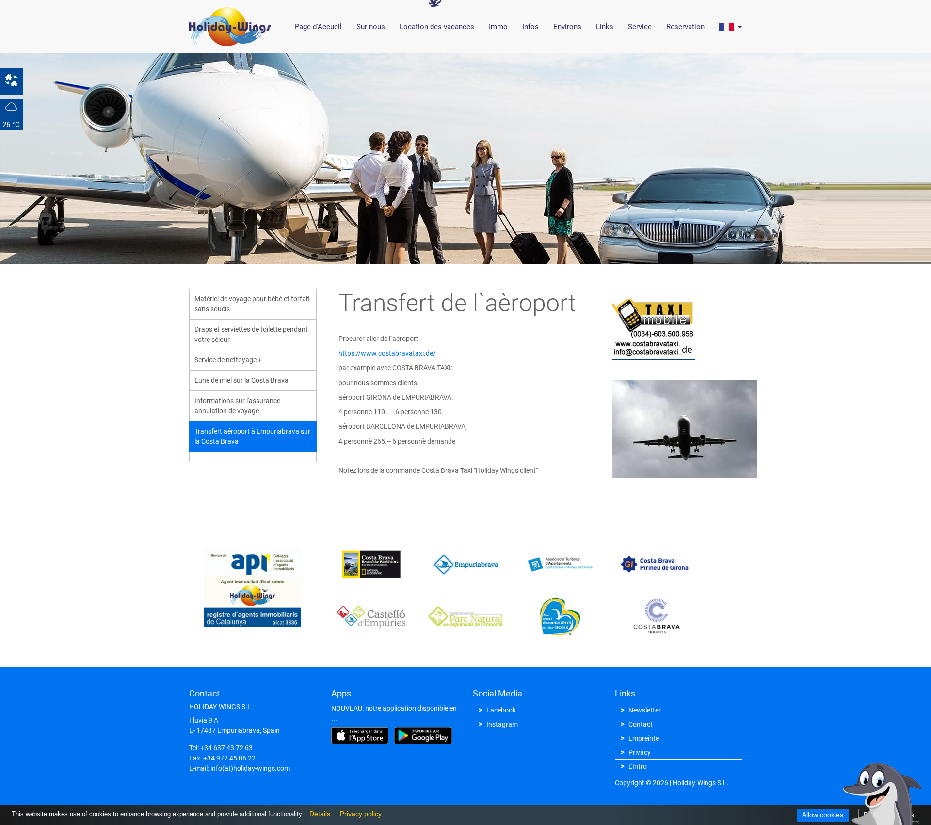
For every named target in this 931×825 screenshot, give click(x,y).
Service (640, 26)
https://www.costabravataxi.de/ (387, 353)
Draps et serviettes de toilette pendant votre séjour (251, 334)
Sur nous (370, 26)
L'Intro (637, 766)
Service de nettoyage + (228, 360)
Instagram (502, 724)
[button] (730, 26)
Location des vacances (437, 26)
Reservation (685, 26)
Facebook (501, 710)
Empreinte (643, 738)
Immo (498, 26)
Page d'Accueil (318, 26)
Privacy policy (358, 814)
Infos (530, 26)
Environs (567, 26)
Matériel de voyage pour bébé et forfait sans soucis (252, 304)
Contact (640, 724)
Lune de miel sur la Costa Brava (241, 380)
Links (604, 26)
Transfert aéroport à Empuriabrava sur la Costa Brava (252, 436)
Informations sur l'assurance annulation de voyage (237, 406)
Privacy (639, 752)
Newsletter (644, 710)
